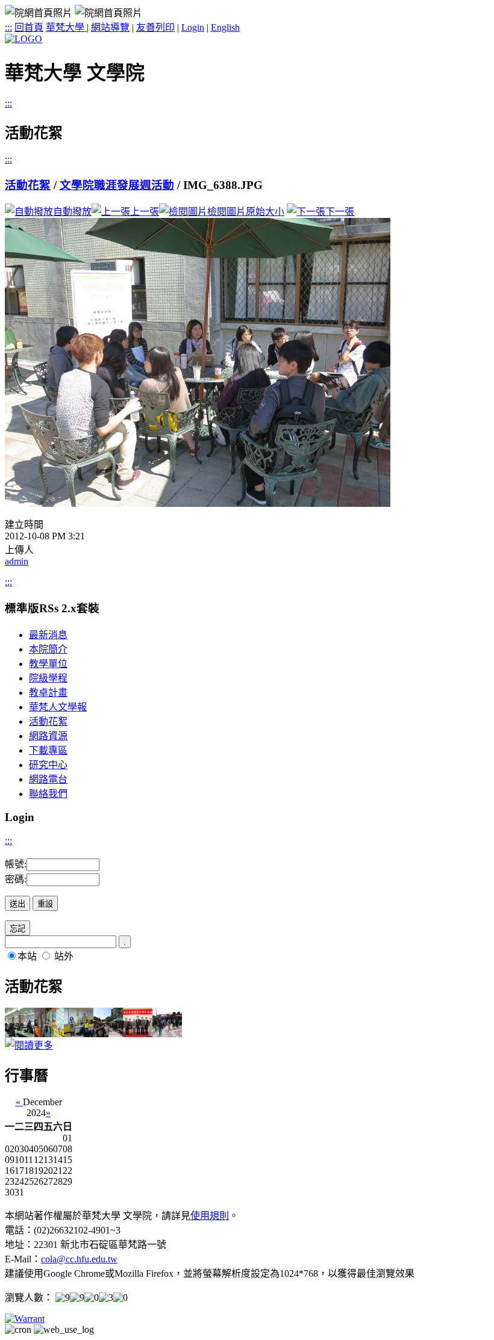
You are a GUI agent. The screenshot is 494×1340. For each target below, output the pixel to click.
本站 (27, 956)
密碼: (16, 879)
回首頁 (28, 27)
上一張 (144, 211)
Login (192, 27)
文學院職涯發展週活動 (117, 185)
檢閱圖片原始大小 (245, 211)
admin (16, 561)
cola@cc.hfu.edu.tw (79, 1259)
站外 (63, 956)
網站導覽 (110, 27)
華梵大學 (66, 27)
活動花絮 (28, 185)
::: (8, 27)
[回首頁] (23, 39)
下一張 (339, 211)
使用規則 (209, 1216)
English (225, 27)
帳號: (16, 864)
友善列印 (155, 27)
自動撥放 (72, 211)
